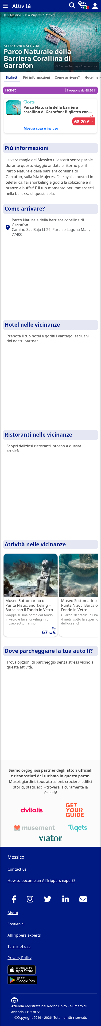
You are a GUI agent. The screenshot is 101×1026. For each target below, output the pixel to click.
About (13, 912)
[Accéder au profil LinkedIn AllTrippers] (66, 900)
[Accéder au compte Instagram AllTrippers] (31, 900)
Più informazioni (36, 77)
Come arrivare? (67, 77)
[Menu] (5, 6)
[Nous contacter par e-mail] (84, 900)
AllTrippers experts (24, 935)
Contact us (17, 869)
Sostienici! (16, 924)
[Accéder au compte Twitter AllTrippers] (49, 900)
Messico (15, 15)
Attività (50, 15)
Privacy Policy (19, 957)
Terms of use (19, 946)
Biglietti (12, 77)
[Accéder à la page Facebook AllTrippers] (15, 900)
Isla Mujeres (33, 15)
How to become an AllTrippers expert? (41, 880)
